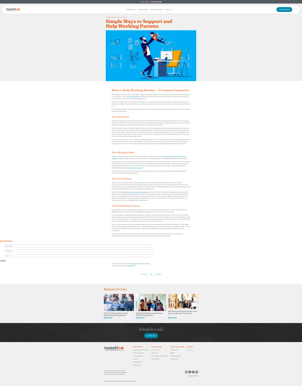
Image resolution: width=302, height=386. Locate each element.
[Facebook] (186, 372)
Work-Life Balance (122, 17)
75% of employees (132, 96)
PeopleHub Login (156, 2)
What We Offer (138, 347)
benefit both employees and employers (136, 192)
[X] (189, 372)
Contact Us (151, 335)
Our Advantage (156, 347)
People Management (111, 17)
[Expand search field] (296, 9)
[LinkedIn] (196, 372)
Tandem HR (136, 263)
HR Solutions (144, 274)
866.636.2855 (144, 2)
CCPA (134, 381)
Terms (130, 381)
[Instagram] (193, 372)
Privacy (126, 381)
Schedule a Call (284, 9)
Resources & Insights (177, 347)
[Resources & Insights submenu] (163, 9)
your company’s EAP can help (133, 168)
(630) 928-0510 (130, 265)
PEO (151, 274)
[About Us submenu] (171, 9)
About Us (190, 347)
